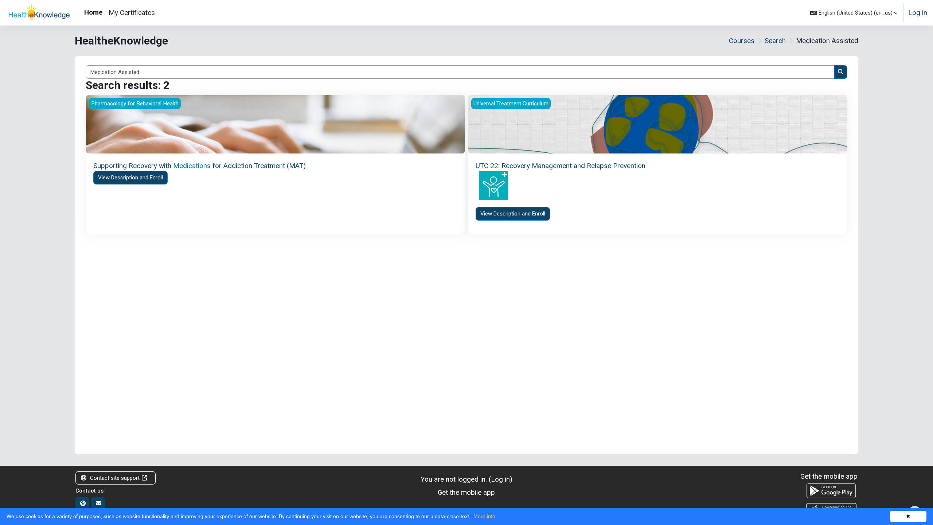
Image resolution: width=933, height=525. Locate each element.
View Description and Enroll (130, 177)
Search (775, 40)
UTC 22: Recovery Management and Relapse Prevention (560, 166)
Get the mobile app (466, 492)
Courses (741, 40)
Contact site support (115, 478)
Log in (917, 12)
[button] (853, 13)
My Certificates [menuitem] (132, 12)
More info (484, 516)
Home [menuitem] (93, 12)
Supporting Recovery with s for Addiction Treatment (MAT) (199, 166)
